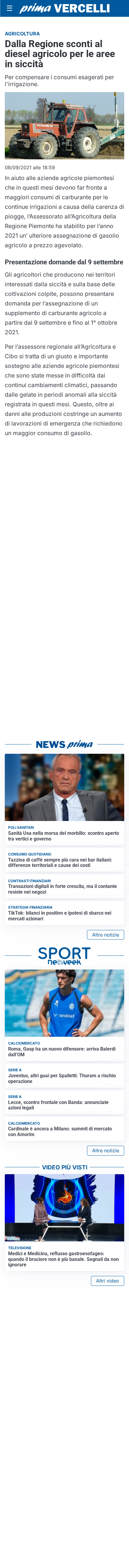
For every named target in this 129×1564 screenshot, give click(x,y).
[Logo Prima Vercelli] (65, 8)
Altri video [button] (107, 1281)
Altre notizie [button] (105, 935)
